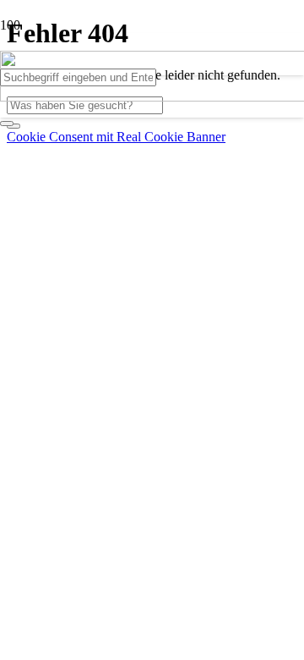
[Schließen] (7, 123)
